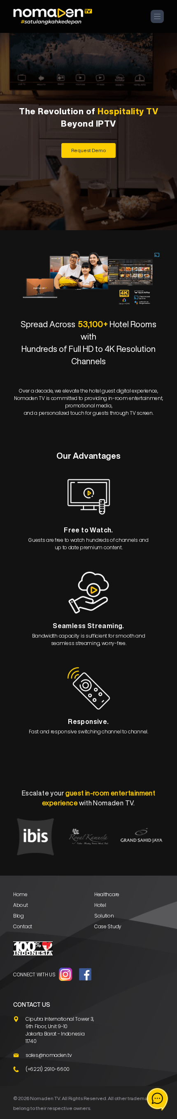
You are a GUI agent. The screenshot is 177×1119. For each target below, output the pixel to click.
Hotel (100, 905)
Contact (22, 926)
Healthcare (106, 894)
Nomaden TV (45, 1098)
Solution (104, 915)
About (20, 905)
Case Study (107, 926)
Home (20, 894)
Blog (18, 915)
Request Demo (88, 150)
